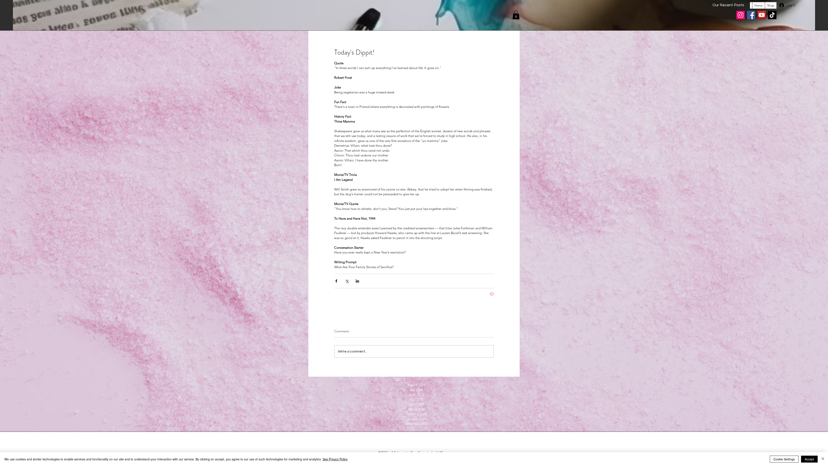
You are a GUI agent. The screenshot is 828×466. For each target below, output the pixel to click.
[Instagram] (740, 15)
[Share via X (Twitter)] (347, 281)
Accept (809, 459)
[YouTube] (761, 15)
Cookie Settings (784, 459)
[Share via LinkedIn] (357, 281)
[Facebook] (751, 15)
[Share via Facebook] (336, 281)
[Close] (822, 459)
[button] (516, 15)
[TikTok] (772, 15)
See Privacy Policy (335, 459)
